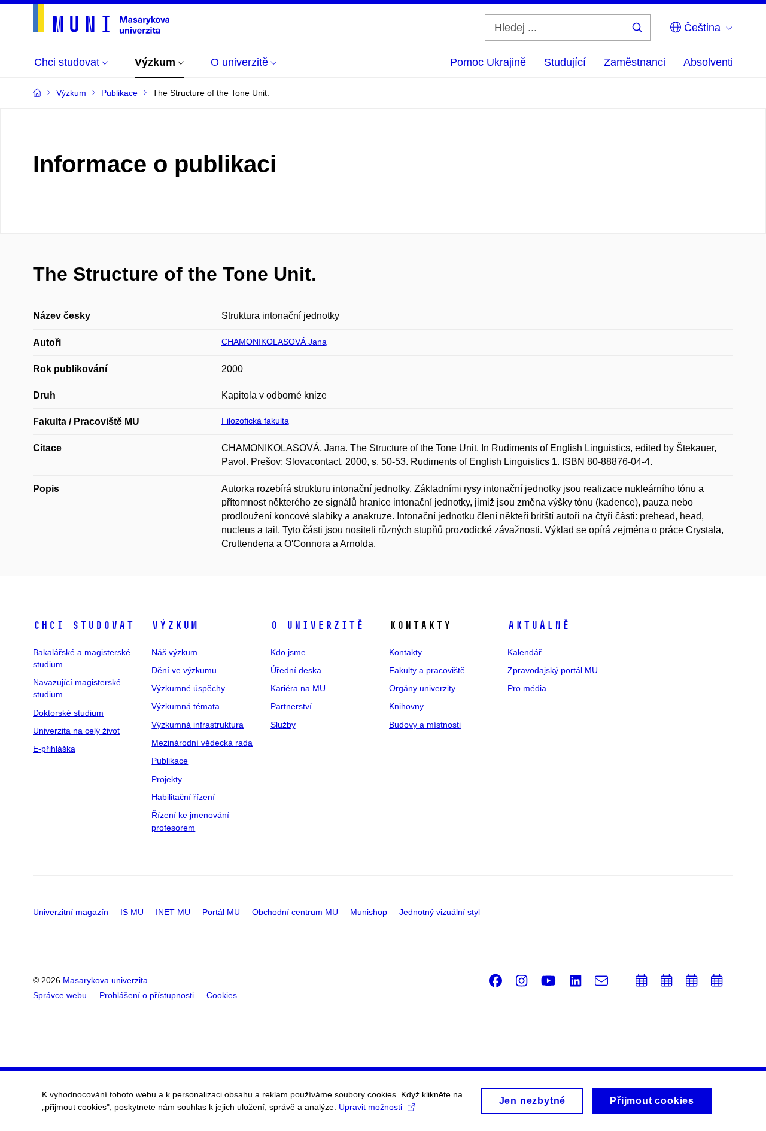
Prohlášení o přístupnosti (146, 995)
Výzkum (174, 625)
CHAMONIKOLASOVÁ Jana (274, 341)
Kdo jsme (288, 652)
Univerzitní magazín (70, 912)
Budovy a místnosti (425, 724)
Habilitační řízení (183, 797)
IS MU (132, 912)
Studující (565, 62)
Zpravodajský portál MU (552, 670)
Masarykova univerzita (105, 980)
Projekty (166, 779)
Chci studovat (83, 625)
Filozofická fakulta (255, 420)
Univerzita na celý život (76, 730)
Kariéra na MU (298, 688)
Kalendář (524, 652)
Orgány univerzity (422, 688)
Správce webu (60, 995)
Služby (283, 724)
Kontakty (405, 652)
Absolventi (708, 62)
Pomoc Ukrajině (488, 62)
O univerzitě (317, 625)
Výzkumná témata (185, 706)
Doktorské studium (68, 712)
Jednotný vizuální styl (439, 912)
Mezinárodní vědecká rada (202, 742)
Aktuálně (538, 625)
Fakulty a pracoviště (427, 670)
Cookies (221, 995)
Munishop (368, 912)
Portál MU (221, 912)
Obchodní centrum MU (295, 912)
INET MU (173, 912)
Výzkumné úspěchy (188, 688)
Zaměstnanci (634, 62)
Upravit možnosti (370, 1107)
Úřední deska (295, 670)
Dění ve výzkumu (184, 670)
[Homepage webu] (101, 19)
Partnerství (291, 706)
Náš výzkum (174, 652)
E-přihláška (54, 748)
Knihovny (406, 706)
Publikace (169, 760)
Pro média (526, 688)
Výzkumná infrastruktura (197, 724)
